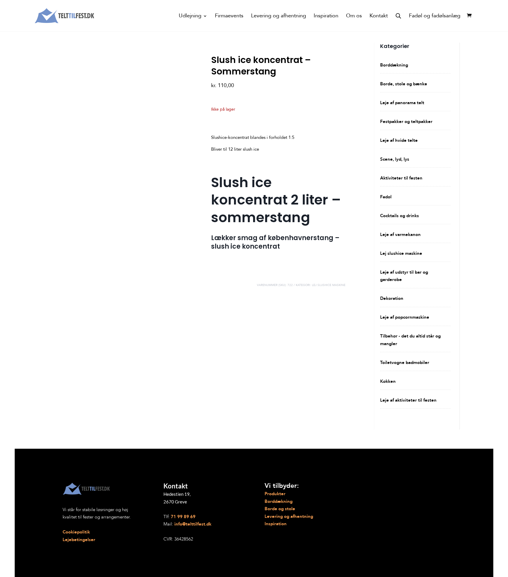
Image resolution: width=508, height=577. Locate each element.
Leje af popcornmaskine (404, 317)
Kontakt (379, 16)
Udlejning (190, 16)
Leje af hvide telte (399, 140)
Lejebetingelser (79, 540)
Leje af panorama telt (402, 103)
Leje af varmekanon (400, 234)
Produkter (275, 494)
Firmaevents (229, 16)
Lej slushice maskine (328, 285)
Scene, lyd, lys (394, 159)
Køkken (388, 381)
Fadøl (386, 197)
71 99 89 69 (183, 517)
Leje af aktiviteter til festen (408, 400)
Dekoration (391, 298)
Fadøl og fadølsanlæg (434, 16)
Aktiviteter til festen (401, 178)
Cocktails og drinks (399, 216)
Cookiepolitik (76, 532)
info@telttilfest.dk (192, 524)
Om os (354, 16)
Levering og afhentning (278, 16)
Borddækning (394, 65)
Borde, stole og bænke (403, 84)
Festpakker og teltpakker (406, 121)
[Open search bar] (398, 15)
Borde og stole (280, 509)
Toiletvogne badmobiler (404, 362)
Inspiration (326, 16)
